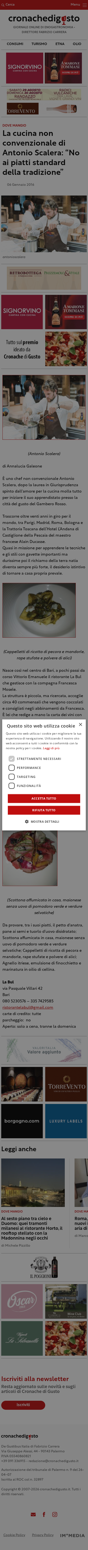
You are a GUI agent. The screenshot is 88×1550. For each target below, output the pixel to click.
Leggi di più (51, 748)
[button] (44, 821)
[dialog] (44, 775)
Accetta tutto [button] (44, 798)
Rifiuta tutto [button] (43, 810)
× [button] (80, 725)
